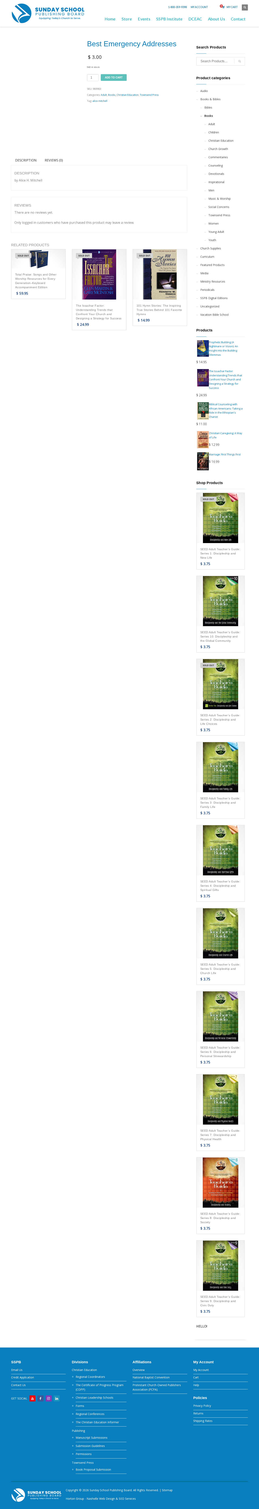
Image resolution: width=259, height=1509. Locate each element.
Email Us (16, 1370)
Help (196, 1385)
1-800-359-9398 (177, 7)
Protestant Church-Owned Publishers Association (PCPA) (157, 1387)
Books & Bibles (210, 99)
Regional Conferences (90, 1414)
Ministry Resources (212, 281)
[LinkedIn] (57, 1398)
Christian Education (128, 95)
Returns (198, 1413)
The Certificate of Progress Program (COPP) (99, 1387)
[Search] (239, 61)
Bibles (208, 107)
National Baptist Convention (151, 1377)
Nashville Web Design (101, 1499)
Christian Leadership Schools (94, 1397)
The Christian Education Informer (97, 1422)
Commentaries (218, 157)
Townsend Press (149, 95)
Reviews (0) (54, 160)
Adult (104, 95)
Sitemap (167, 1490)
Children (213, 132)
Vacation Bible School (214, 315)
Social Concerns (218, 207)
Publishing (78, 1431)
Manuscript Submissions (91, 1437)
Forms (80, 1406)
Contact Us (18, 1385)
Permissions (84, 1454)
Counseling (215, 165)
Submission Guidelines (90, 1446)
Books (111, 95)
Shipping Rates (202, 1421)
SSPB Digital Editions (214, 298)
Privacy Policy (202, 1406)
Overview (139, 1370)
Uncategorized (209, 306)
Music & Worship (219, 198)
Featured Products (212, 265)
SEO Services (127, 1499)
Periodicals (207, 290)
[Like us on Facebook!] (40, 1398)
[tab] (26, 160)
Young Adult (216, 232)
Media (204, 273)
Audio (204, 91)
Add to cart (114, 77)
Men (211, 190)
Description (26, 160)
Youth (212, 240)
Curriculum (207, 257)
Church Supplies (210, 248)
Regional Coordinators (90, 1377)
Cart (196, 1377)
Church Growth (218, 149)
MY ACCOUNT (199, 7)
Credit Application (22, 1377)
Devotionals (216, 174)
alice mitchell (99, 101)
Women (213, 223)
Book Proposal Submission (93, 1469)
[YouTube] (32, 1398)
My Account (201, 1370)
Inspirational (216, 182)
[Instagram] (49, 1398)
